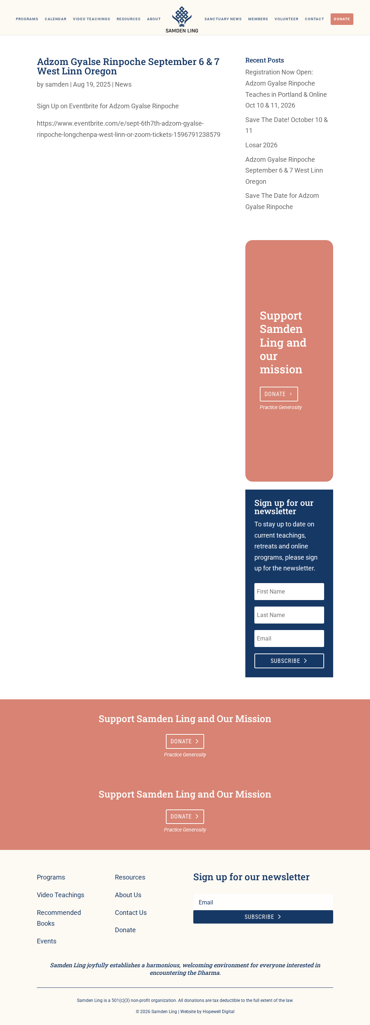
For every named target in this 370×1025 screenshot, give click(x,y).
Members (258, 19)
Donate (342, 19)
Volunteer (286, 19)
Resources (129, 19)
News (123, 84)
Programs (27, 19)
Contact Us (131, 912)
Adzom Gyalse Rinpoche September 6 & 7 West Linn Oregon (284, 170)
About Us (128, 895)
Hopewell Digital (219, 1011)
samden (57, 84)
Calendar (55, 19)
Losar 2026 (261, 145)
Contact (314, 19)
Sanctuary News (223, 19)
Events (46, 941)
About (154, 19)
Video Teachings (91, 19)
